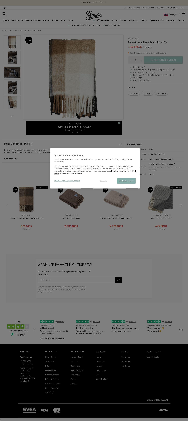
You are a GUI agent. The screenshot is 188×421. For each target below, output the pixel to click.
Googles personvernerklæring (71, 173)
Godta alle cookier (126, 181)
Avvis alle (103, 181)
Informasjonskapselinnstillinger (67, 180)
